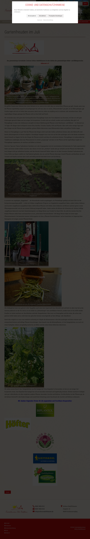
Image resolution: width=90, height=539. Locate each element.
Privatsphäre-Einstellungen (55, 16)
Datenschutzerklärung (48, 20)
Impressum (39, 20)
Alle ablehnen (42, 16)
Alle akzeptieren (32, 16)
